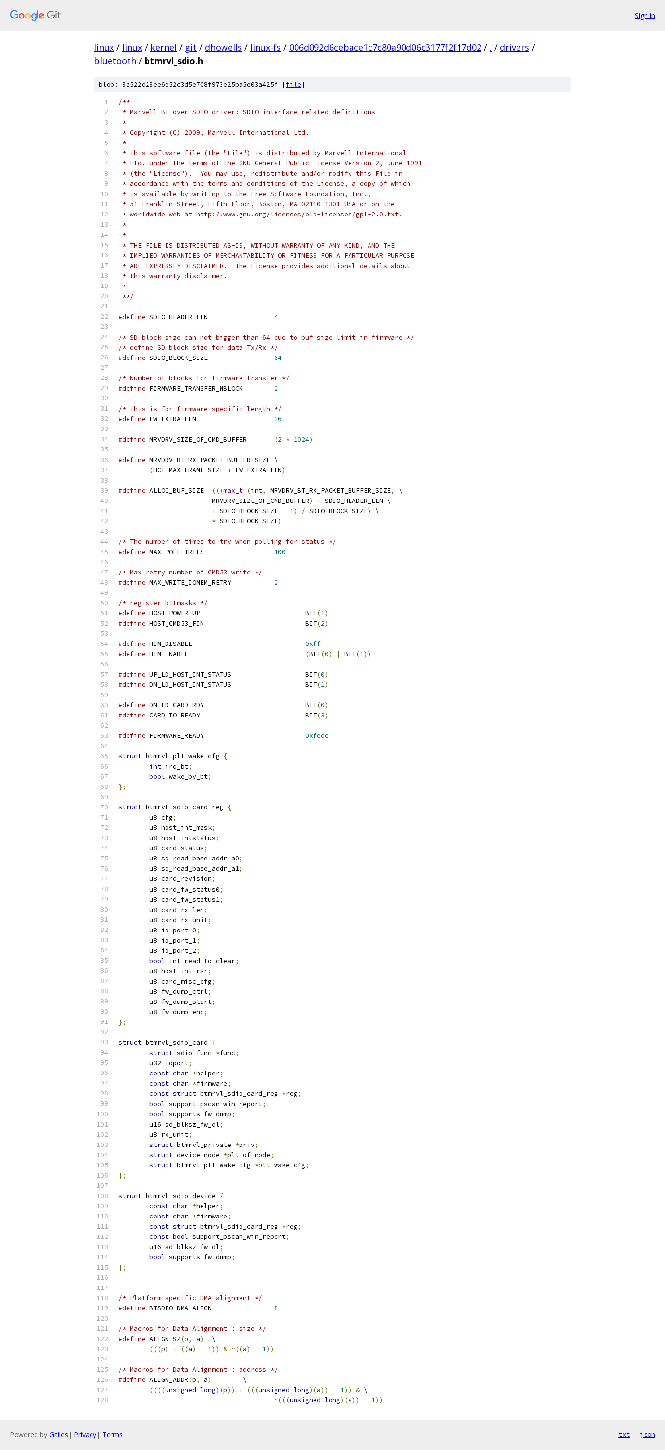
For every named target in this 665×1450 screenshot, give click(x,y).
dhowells (223, 47)
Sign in (645, 15)
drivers (514, 47)
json (647, 1434)
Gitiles (58, 1434)
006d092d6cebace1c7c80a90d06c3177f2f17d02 (385, 47)
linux (104, 47)
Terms (112, 1434)
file (293, 84)
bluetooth (115, 61)
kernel (163, 47)
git (191, 47)
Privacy (85, 1434)
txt (624, 1434)
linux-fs (265, 47)
